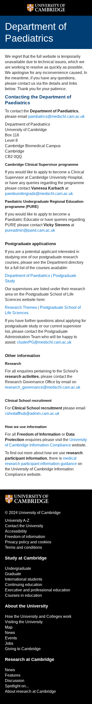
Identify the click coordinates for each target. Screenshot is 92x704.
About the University (26, 606)
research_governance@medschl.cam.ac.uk (42, 387)
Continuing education (23, 585)
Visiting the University (24, 622)
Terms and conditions (23, 547)
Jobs (9, 643)
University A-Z (17, 520)
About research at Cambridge (30, 691)
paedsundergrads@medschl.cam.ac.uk (39, 193)
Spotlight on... (17, 686)
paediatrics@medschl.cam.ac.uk (56, 116)
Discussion (14, 681)
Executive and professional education (37, 590)
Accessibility (16, 531)
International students (23, 579)
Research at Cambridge (29, 659)
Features (12, 675)
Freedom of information (25, 537)
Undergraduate (18, 568)
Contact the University (24, 526)
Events (11, 638)
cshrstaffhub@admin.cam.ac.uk (32, 413)
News (10, 633)
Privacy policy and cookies (28, 542)
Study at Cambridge (26, 558)
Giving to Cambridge (23, 649)
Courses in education (23, 595)
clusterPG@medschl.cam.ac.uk (44, 342)
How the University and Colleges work (38, 616)
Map (9, 627)
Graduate (13, 574)
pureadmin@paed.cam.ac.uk (30, 230)
